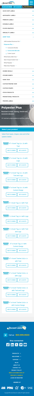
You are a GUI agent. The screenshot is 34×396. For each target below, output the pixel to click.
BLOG (16, 362)
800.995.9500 (28, 7)
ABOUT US (16, 365)
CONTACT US (16, 367)
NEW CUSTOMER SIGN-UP (16, 372)
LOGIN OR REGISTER (16, 378)
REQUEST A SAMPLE (17, 375)
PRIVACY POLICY (16, 370)
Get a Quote (22, 150)
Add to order (11, 150)
